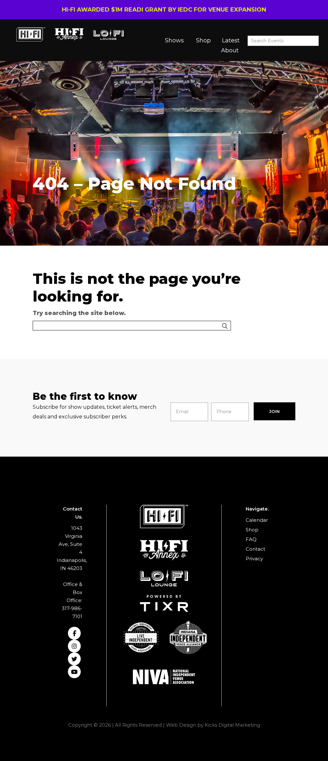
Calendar (257, 520)
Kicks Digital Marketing (232, 725)
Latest (231, 40)
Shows (174, 40)
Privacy (254, 558)
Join (274, 411)
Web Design (181, 725)
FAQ (251, 539)
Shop (203, 40)
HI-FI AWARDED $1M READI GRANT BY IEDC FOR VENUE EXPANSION (164, 9)
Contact (255, 549)
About (230, 50)
